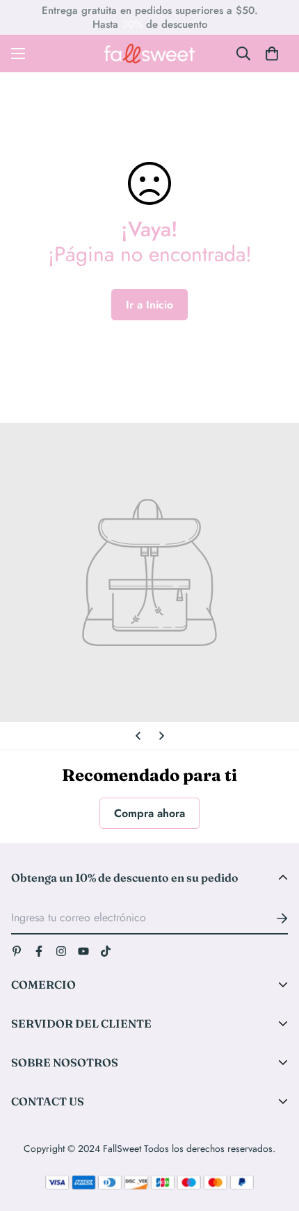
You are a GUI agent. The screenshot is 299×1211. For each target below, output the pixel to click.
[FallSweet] (150, 53)
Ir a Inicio (149, 305)
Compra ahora (149, 813)
